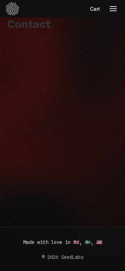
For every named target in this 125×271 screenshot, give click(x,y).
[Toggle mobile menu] (113, 9)
